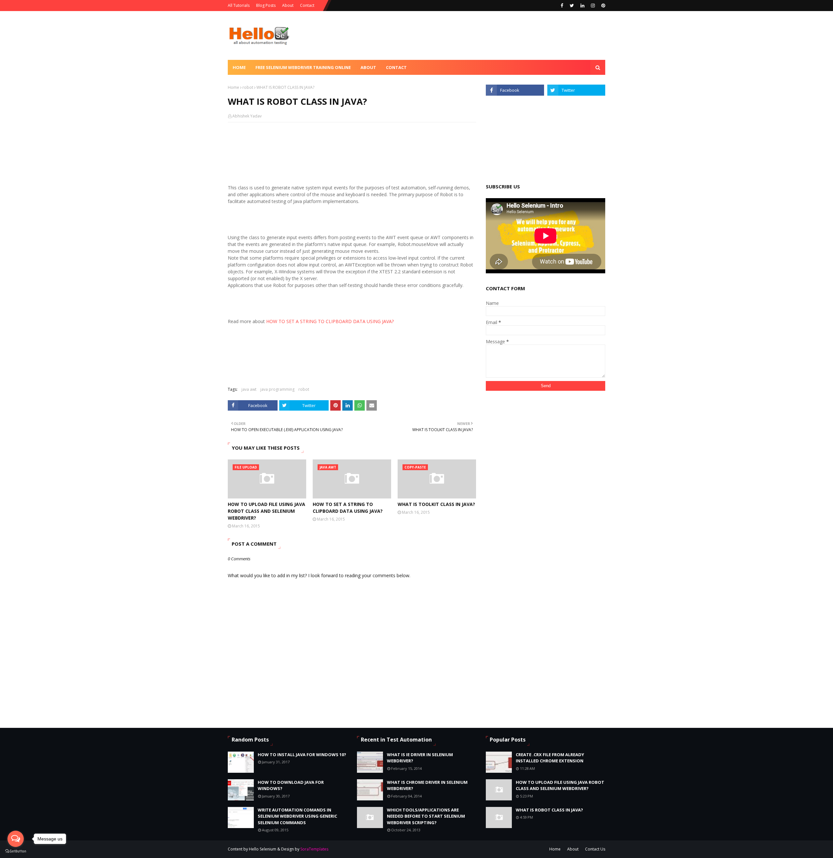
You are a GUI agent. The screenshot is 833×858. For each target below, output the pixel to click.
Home (233, 87)
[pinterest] (602, 5)
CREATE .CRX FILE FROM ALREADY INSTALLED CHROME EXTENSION (550, 758)
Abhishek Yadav (247, 116)
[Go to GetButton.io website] (15, 851)
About (288, 5)
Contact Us (595, 849)
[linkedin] (582, 5)
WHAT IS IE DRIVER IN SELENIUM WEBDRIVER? (420, 758)
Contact (307, 5)
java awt (248, 389)
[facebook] (562, 5)
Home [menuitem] (239, 67)
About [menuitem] (368, 67)
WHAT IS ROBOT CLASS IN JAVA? (549, 810)
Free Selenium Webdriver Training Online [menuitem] (303, 67)
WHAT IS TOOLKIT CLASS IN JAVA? (436, 504)
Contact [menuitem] (396, 67)
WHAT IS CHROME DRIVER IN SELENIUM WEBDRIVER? (427, 785)
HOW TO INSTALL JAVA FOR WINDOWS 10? (302, 754)
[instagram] (592, 5)
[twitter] (572, 5)
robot (247, 87)
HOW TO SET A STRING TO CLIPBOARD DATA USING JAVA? (348, 507)
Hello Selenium (262, 849)
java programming (277, 389)
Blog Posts (266, 5)
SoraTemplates (314, 849)
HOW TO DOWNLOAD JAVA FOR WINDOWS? (291, 785)
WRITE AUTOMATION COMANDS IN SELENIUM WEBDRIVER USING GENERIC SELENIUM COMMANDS (297, 816)
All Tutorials (239, 5)
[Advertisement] (486, 35)
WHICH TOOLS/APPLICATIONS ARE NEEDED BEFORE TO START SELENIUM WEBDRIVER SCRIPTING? (426, 816)
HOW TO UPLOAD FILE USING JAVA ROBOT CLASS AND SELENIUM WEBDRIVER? (266, 511)
